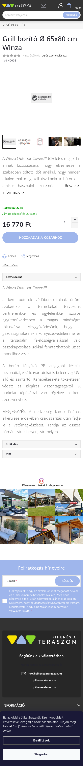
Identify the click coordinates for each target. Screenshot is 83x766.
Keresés (71, 15)
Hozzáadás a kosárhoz (40, 237)
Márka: (10, 265)
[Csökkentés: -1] (75, 225)
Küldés (67, 581)
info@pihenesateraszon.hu (45, 674)
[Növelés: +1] (75, 219)
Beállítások (41, 740)
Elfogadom (41, 754)
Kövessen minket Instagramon (42, 485)
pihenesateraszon (44, 680)
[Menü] (77, 5)
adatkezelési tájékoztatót (49, 603)
